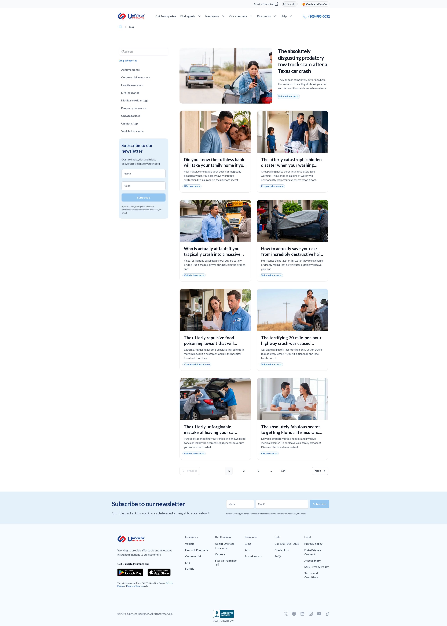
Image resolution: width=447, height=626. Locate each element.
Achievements (130, 69)
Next (318, 470)
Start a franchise (263, 3)
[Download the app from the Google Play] (130, 572)
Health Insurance (132, 85)
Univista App (129, 123)
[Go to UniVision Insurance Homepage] (131, 16)
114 (284, 469)
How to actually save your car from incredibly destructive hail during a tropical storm (291, 254)
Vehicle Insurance (132, 131)
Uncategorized (131, 115)
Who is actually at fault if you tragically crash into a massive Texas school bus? (212, 254)
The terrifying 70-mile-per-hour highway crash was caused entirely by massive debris (291, 343)
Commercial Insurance (135, 77)
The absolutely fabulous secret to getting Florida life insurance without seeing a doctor (291, 432)
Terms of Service (135, 586)
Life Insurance (130, 92)
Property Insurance (133, 108)
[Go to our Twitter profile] (286, 614)
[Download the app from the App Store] (159, 572)
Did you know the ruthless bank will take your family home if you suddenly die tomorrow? (215, 165)
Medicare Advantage (134, 100)
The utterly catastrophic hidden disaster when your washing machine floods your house (291, 165)
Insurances (191, 537)
